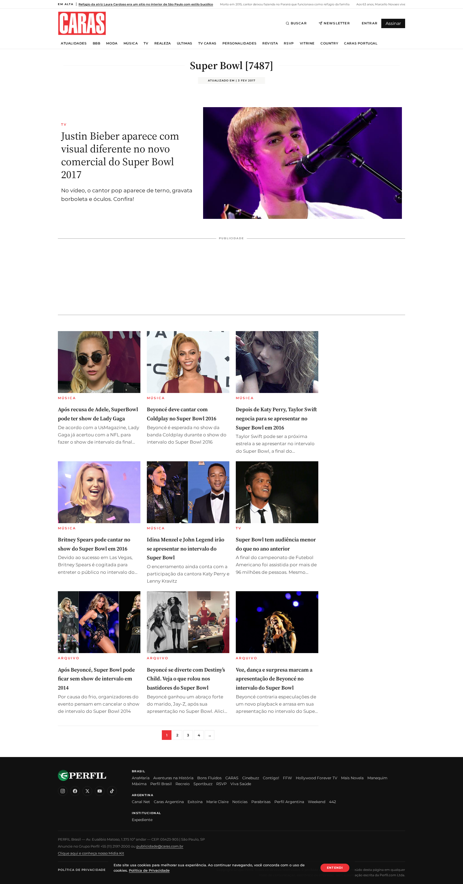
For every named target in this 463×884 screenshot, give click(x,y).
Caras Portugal (360, 43)
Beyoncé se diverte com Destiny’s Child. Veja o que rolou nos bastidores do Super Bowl (186, 678)
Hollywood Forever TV (316, 778)
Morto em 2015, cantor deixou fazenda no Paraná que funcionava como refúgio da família (284, 4)
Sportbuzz (202, 783)
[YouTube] (99, 791)
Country (329, 43)
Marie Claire (217, 801)
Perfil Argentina (289, 801)
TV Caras (207, 43)
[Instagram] (63, 791)
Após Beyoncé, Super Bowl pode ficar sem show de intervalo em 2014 (96, 678)
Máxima (139, 783)
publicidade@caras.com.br (159, 846)
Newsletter (337, 23)
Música (131, 43)
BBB (96, 43)
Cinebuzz (250, 778)
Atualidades (74, 43)
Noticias (240, 801)
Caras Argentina (169, 801)
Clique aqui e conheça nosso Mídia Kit (91, 853)
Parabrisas (261, 801)
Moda (111, 43)
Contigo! (271, 778)
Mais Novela (352, 778)
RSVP (289, 43)
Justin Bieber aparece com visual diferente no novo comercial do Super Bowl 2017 (120, 155)
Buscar (299, 23)
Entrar (370, 23)
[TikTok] (112, 791)
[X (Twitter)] (87, 791)
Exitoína (195, 801)
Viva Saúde (240, 783)
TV (146, 43)
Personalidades (239, 43)
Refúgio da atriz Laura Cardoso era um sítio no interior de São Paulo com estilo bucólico (146, 4)
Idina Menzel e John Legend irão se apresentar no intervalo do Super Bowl (185, 548)
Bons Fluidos (209, 778)
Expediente (142, 819)
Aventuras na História (173, 778)
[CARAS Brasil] (82, 23)
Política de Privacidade (82, 870)
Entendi (335, 868)
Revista (270, 43)
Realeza (162, 43)
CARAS (231, 778)
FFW (287, 778)
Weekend (316, 801)
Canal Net (141, 801)
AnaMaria (141, 778)
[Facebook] (75, 791)
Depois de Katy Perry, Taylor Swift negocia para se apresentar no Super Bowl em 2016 (276, 418)
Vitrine (307, 43)
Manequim (377, 778)
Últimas (184, 43)
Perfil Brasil (161, 783)
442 (332, 801)
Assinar (393, 23)
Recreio (183, 783)
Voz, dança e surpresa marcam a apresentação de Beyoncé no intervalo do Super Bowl (274, 678)
